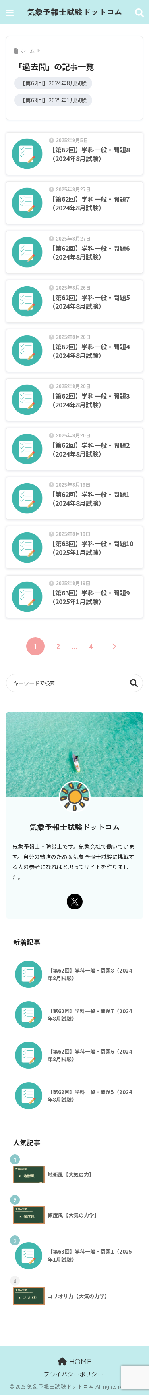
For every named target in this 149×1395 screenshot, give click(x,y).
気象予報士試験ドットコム (74, 12)
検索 (134, 683)
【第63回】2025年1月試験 (53, 100)
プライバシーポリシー (73, 1374)
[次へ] (113, 646)
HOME (79, 1361)
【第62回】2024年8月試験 (53, 83)
